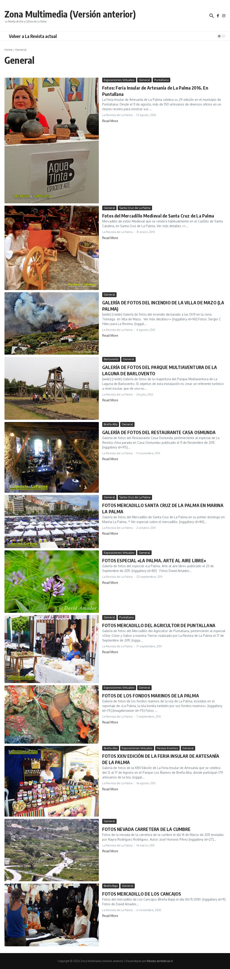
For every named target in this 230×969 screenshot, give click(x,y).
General (144, 80)
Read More (110, 121)
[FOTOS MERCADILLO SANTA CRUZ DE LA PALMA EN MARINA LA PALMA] (51, 521)
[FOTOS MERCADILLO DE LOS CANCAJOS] (51, 914)
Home (8, 49)
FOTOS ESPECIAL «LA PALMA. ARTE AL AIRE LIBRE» (154, 560)
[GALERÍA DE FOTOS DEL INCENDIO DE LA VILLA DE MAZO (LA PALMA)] (51, 323)
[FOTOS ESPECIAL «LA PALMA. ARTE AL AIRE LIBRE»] (51, 581)
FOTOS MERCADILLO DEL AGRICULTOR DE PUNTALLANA (158, 625)
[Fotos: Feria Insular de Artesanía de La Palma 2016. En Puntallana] (51, 140)
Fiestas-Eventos (167, 748)
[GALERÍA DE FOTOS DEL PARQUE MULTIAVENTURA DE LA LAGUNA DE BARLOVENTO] (51, 388)
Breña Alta (110, 424)
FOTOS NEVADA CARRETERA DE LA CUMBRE (146, 829)
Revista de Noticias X (160, 961)
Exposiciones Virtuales (119, 80)
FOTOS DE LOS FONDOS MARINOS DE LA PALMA (150, 695)
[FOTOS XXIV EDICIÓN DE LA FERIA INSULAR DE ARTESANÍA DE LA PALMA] (51, 781)
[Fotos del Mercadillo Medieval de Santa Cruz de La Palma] (51, 248)
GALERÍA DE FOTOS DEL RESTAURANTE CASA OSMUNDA (159, 432)
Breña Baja (111, 886)
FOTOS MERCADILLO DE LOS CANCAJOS (141, 893)
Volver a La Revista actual (33, 36)
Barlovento (111, 359)
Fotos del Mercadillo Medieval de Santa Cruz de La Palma (158, 215)
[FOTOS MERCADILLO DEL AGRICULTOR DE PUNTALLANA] (51, 649)
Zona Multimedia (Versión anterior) (70, 14)
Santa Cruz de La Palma (134, 208)
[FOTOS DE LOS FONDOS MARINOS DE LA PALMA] (51, 714)
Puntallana (161, 80)
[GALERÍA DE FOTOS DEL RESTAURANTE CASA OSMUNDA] (51, 457)
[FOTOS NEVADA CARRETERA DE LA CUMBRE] (51, 850)
